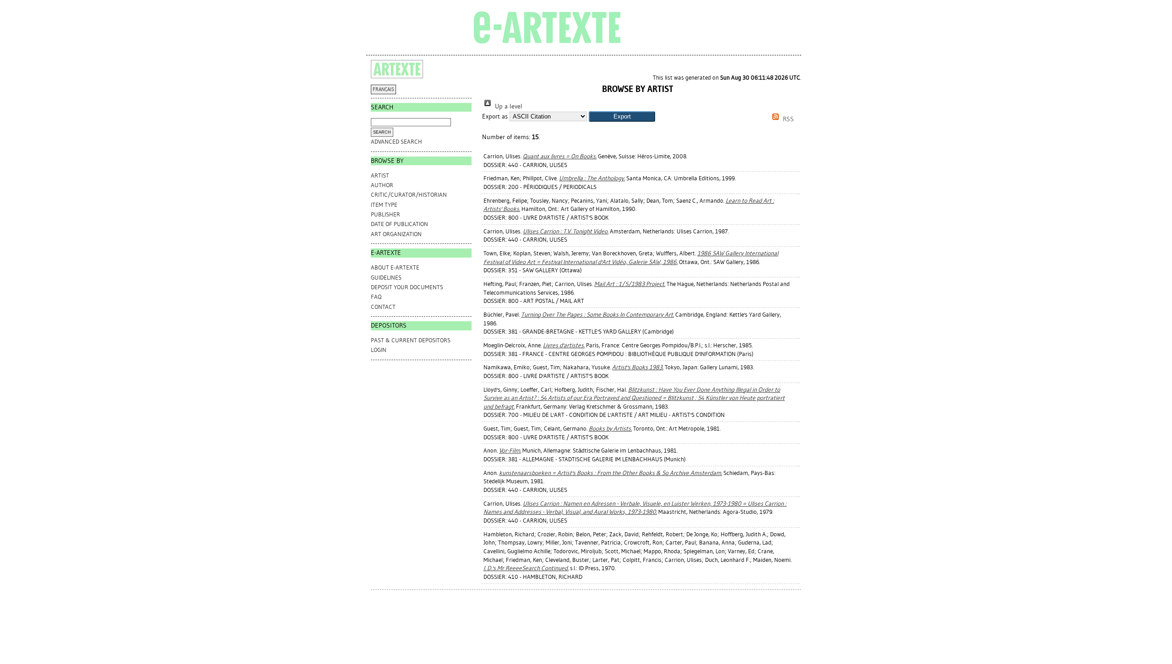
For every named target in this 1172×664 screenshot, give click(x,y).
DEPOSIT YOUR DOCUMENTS (407, 287)
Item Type (384, 204)
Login (378, 349)
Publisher (385, 214)
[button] (622, 116)
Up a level (507, 106)
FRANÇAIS (383, 89)
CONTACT (383, 306)
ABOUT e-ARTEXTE (395, 267)
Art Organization (396, 234)
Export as (495, 116)
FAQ (376, 296)
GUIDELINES (386, 277)
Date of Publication (399, 224)
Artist (380, 175)
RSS (787, 119)
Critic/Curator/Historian (409, 194)
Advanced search (396, 141)
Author (382, 185)
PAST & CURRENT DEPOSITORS (410, 340)
